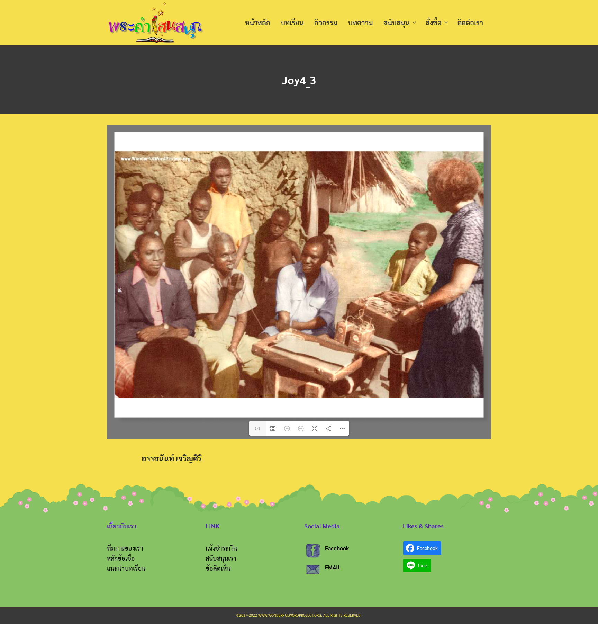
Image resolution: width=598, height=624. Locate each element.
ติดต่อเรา (470, 22)
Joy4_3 (299, 79)
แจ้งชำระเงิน (221, 548)
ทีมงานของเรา (125, 548)
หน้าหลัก (257, 22)
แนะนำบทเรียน (126, 568)
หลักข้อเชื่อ (121, 558)
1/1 (257, 428)
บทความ (360, 22)
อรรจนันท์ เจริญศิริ (172, 458)
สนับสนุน (396, 22)
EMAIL (333, 567)
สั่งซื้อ (434, 22)
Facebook (337, 548)
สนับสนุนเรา (221, 558)
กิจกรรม (326, 22)
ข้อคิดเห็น (218, 568)
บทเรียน (292, 22)
